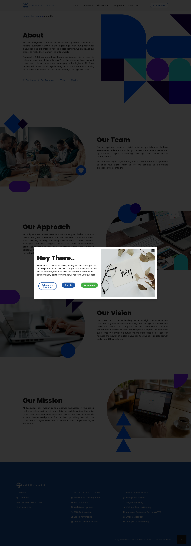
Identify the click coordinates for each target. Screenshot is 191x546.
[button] (153, 251)
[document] (95, 273)
